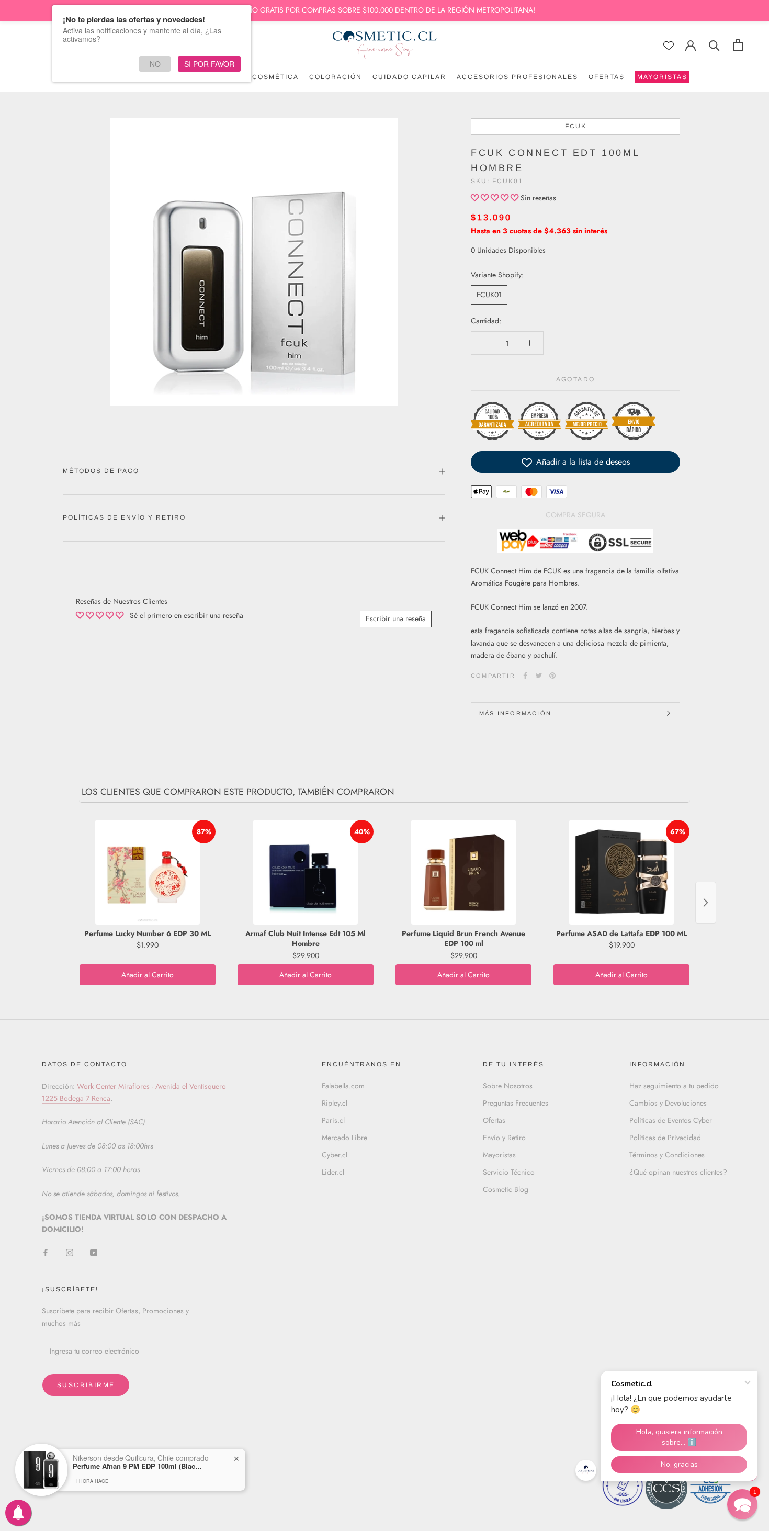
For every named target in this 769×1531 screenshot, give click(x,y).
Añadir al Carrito (147, 975)
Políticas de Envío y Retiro (124, 517)
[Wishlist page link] (668, 45)
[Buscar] (714, 44)
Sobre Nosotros (508, 1085)
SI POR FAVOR (209, 64)
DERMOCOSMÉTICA (261, 77)
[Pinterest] (552, 675)
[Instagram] (69, 1252)
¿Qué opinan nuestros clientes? (678, 1172)
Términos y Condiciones (667, 1155)
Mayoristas (499, 1155)
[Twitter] (539, 675)
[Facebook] (525, 675)
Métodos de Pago (101, 471)
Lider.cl (333, 1172)
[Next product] (705, 903)
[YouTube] (93, 1252)
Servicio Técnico (509, 1172)
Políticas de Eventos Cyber (670, 1120)
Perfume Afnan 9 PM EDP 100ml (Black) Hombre (138, 1466)
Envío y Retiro (504, 1137)
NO (155, 64)
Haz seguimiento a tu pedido (674, 1085)
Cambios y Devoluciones (668, 1103)
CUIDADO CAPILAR (409, 77)
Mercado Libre (344, 1137)
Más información (515, 713)
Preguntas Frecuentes (515, 1103)
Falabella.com (343, 1085)
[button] (496, 198)
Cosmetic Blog (505, 1189)
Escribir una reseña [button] (396, 618)
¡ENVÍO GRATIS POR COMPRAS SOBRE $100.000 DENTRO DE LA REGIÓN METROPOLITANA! (384, 10)
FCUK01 (489, 294)
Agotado (575, 380)
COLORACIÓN (335, 77)
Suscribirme (86, 1385)
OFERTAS (607, 77)
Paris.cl (333, 1120)
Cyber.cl (334, 1155)
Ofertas (494, 1120)
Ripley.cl (334, 1103)
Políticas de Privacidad (665, 1137)
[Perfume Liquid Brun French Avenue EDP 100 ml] (463, 872)
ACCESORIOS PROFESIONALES (517, 77)
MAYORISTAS (661, 78)
